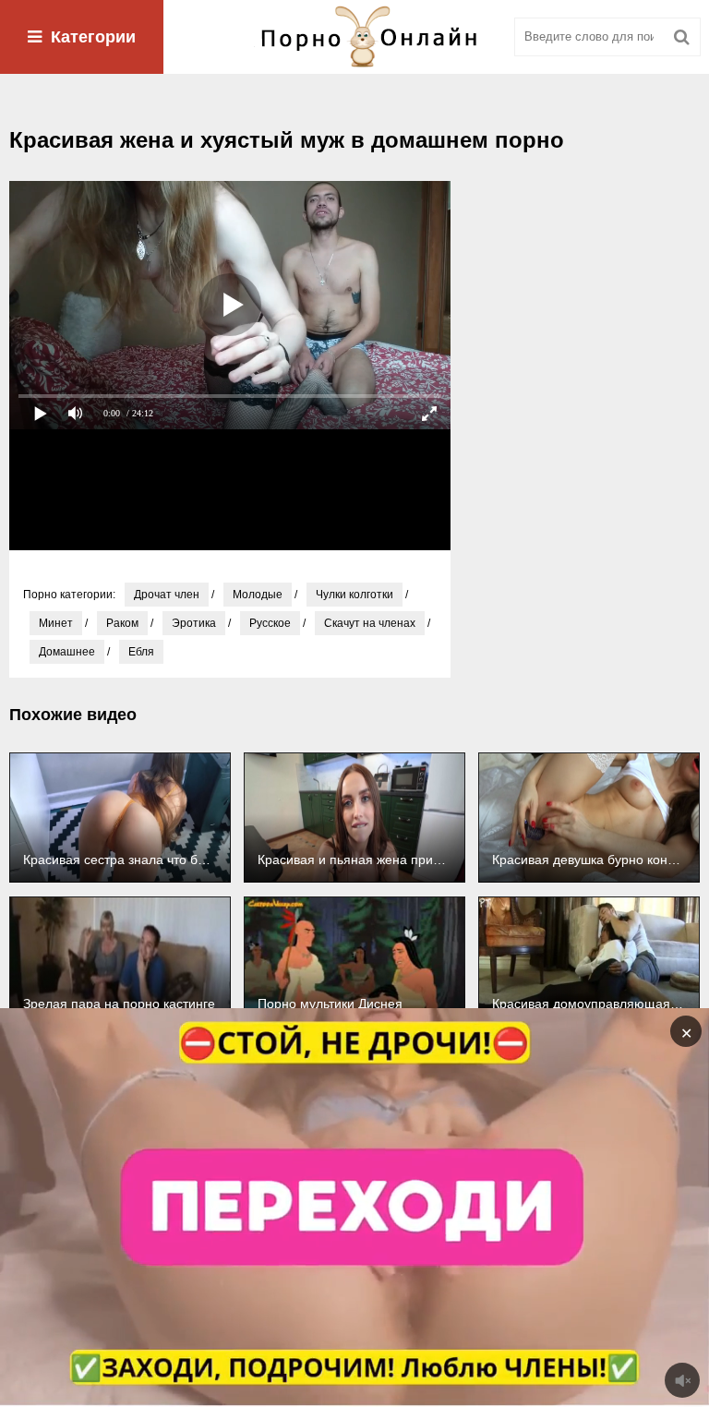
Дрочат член (166, 594)
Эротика (194, 623)
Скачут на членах (369, 623)
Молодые (257, 594)
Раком (122, 623)
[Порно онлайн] (354, 37)
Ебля (141, 651)
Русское (270, 623)
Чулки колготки (354, 594)
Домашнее (67, 651)
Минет (56, 623)
